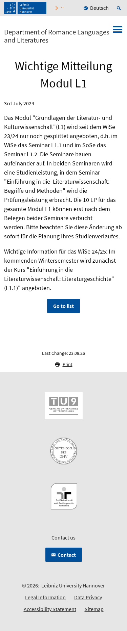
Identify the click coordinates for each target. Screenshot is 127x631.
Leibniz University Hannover (73, 585)
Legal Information (45, 597)
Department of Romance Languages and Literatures (56, 36)
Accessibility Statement (50, 609)
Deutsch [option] (99, 7)
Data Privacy (88, 597)
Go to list (63, 306)
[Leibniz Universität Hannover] (25, 8)
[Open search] (120, 8)
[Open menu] (117, 31)
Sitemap (94, 609)
